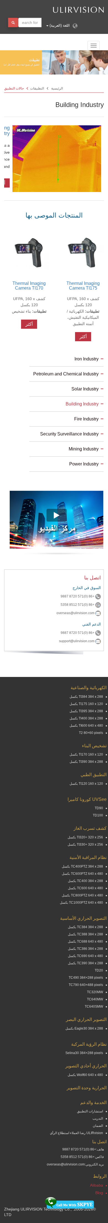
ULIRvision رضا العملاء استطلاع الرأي (76, 1133)
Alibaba (96, 1185)
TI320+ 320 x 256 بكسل (85, 837)
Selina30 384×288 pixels (84, 1053)
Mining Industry (84, 449)
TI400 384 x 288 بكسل (86, 718)
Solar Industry (85, 389)
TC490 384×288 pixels (86, 978)
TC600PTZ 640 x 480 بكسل (82, 874)
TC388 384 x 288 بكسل (85, 934)
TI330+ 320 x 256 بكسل (85, 844)
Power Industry (84, 464)
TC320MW (95, 992)
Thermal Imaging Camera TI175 (83, 286)
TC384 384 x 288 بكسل (85, 927)
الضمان (98, 1126)
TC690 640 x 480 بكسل (85, 956)
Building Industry (82, 404)
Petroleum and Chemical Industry (66, 374)
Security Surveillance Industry (69, 434)
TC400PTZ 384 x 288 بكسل (82, 866)
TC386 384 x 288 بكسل (85, 949)
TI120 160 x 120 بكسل (86, 784)
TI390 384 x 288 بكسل (86, 762)
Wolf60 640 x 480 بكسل (85, 1075)
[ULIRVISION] (61, 9)
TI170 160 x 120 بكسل (86, 754)
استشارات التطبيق (90, 1111)
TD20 (99, 970)
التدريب (97, 1118)
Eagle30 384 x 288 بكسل (84, 1028)
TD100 (98, 815)
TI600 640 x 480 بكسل (86, 726)
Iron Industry (86, 359)
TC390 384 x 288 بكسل (85, 963)
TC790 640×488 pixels (86, 985)
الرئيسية (57, 88)
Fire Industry (86, 419)
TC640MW (95, 999)
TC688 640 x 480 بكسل (85, 941)
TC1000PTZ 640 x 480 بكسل (81, 903)
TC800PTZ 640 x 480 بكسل (82, 895)
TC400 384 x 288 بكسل (85, 881)
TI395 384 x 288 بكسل (86, 711)
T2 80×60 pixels (91, 733)
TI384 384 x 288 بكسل (86, 697)
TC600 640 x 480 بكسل (85, 888)
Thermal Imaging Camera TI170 (29, 286)
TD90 (99, 808)
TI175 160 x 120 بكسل (86, 704)
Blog (99, 1192)
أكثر (83, 336)
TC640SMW (94, 1006)
